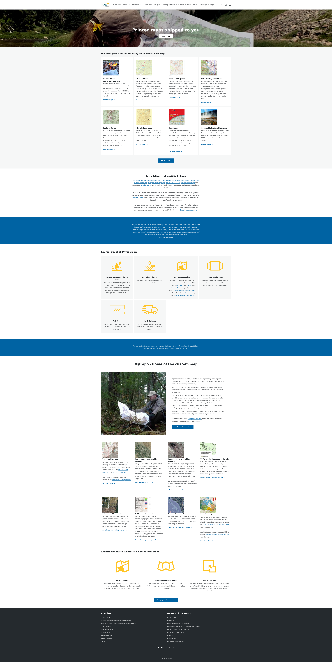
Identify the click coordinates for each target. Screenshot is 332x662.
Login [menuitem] (212, 5)
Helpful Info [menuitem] (191, 5)
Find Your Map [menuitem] (123, 5)
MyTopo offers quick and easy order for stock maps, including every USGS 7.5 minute (182, 282)
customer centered (119, 472)
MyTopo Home (105, 617)
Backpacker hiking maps (156, 183)
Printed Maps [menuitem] (136, 5)
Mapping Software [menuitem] (168, 5)
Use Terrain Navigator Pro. (121, 480)
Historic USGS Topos (173, 183)
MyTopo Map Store (168, 658)
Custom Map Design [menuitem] (152, 5)
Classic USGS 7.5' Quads (156, 180)
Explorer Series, (210, 524)
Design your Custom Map (166, 600)
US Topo (180, 285)
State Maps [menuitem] (203, 5)
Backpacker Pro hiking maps (184, 295)
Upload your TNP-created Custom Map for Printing (183, 626)
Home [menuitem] (115, 5)
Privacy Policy (171, 638)
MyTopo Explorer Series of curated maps (180, 180)
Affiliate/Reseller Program (175, 632)
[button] (222, 5)
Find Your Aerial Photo (143, 482)
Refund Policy (105, 632)
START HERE (166, 36)
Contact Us (170, 620)
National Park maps (188, 183)
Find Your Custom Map (183, 427)
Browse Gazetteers (175, 152)
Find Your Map (107, 483)
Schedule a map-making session (179, 490)
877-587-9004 (171, 617)
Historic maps (190, 293)
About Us (170, 635)
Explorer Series (176, 288)
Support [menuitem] (181, 5)
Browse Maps (108, 100)
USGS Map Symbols (107, 629)
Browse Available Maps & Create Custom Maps (116, 620)
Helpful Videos (105, 626)
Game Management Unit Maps (184, 290)
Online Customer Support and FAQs (178, 629)
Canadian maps (145, 185)
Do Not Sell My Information (176, 641)
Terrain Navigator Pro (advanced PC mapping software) (118, 623)
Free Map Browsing (107, 638)
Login (103, 641)
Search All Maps (166, 160)
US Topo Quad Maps (140, 180)
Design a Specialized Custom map (178, 623)
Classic (189, 285)
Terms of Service (106, 635)
